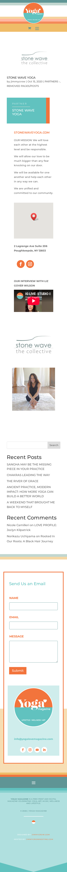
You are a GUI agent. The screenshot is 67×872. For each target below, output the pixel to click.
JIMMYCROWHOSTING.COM (39, 839)
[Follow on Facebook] (21, 264)
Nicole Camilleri (18, 525)
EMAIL (14, 617)
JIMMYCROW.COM (41, 835)
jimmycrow (18, 81)
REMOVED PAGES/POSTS (23, 86)
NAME (13, 598)
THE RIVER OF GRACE (22, 481)
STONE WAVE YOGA (21, 77)
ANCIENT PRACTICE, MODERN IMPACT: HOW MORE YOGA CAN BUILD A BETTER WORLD (30, 491)
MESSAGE (16, 636)
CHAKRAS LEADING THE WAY (28, 475)
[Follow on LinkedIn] (44, 750)
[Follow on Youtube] (37, 750)
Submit (18, 670)
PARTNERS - (52, 81)
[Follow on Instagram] (30, 264)
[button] (34, 216)
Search (53, 445)
